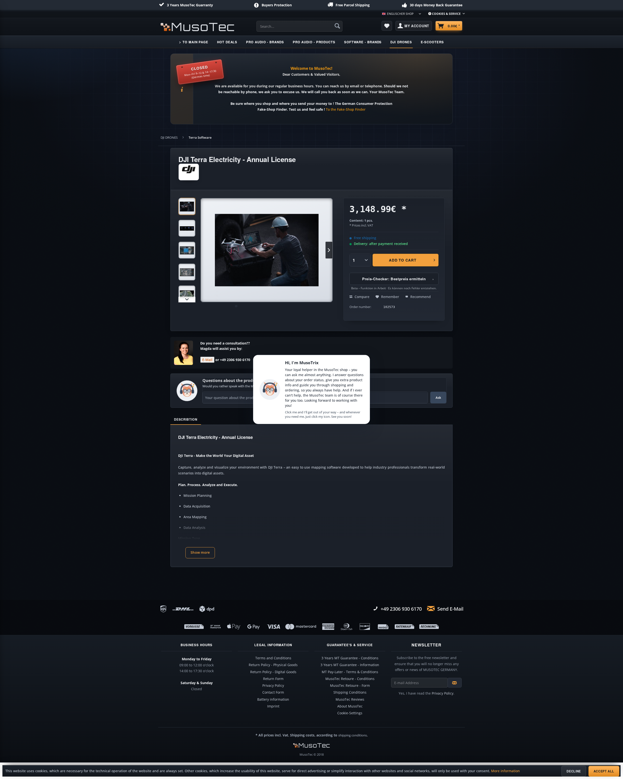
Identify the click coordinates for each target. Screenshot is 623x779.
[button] (200, 552)
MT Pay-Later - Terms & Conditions (350, 672)
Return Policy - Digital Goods (273, 672)
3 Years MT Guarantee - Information (350, 665)
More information (505, 771)
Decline (574, 771)
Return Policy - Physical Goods (273, 665)
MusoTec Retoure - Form (350, 685)
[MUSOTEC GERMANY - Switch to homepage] (197, 27)
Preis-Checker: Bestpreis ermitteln (398, 278)
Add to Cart (402, 260)
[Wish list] (387, 26)
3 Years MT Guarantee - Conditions (349, 658)
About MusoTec (350, 706)
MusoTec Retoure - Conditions (350, 679)
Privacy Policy (273, 685)
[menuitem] (445, 14)
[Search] (337, 26)
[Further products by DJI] (188, 172)
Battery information (273, 699)
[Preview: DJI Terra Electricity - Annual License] (186, 206)
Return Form (273, 679)
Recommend (420, 296)
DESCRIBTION (185, 419)
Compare (361, 296)
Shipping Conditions (349, 692)
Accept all (604, 771)
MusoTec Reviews (350, 699)
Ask (438, 397)
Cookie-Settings (349, 713)
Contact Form (273, 692)
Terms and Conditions (273, 658)
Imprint (273, 706)
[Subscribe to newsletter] (455, 683)
